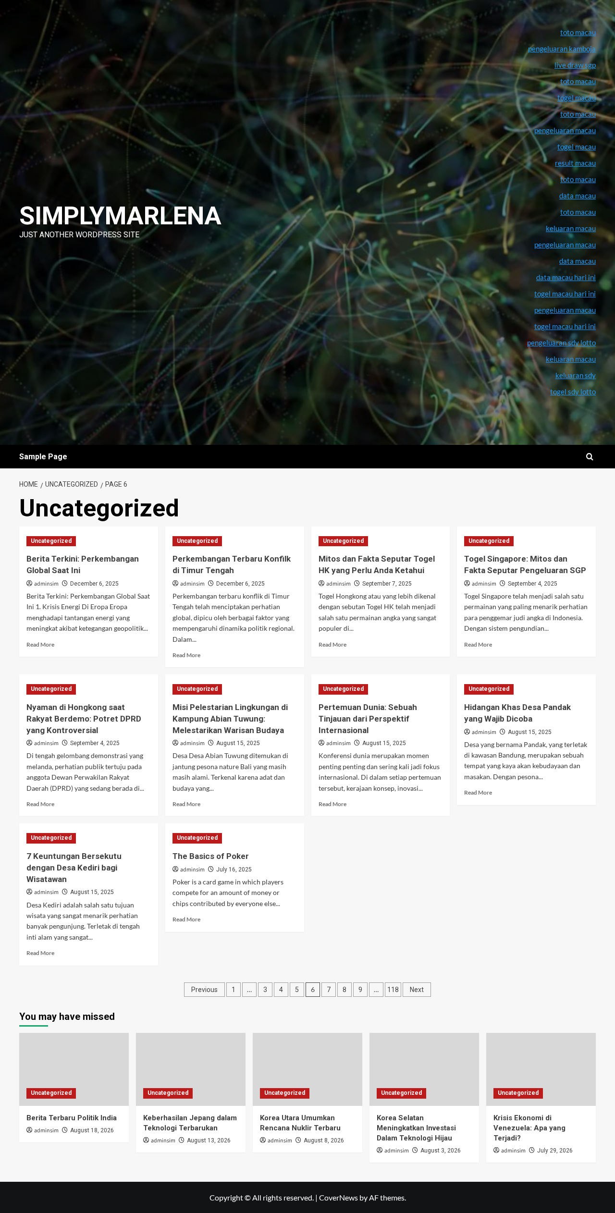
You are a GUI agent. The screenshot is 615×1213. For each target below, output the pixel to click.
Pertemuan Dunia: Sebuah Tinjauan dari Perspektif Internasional (368, 718)
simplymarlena (120, 216)
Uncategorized (51, 541)
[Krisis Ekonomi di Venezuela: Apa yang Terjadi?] (541, 1069)
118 (393, 989)
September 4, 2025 (532, 583)
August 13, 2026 (209, 1140)
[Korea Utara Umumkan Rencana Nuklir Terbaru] (307, 1069)
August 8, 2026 (324, 1140)
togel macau (576, 146)
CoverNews (338, 1197)
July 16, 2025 (234, 869)
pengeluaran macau (565, 244)
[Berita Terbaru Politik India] (74, 1069)
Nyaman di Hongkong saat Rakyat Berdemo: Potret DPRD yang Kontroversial (83, 718)
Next (417, 989)
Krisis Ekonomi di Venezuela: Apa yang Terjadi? (529, 1128)
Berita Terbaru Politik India (71, 1118)
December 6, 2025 (94, 583)
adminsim (46, 584)
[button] (590, 456)
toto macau (578, 212)
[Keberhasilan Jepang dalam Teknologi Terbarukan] (191, 1069)
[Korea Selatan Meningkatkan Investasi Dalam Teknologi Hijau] (424, 1069)
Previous (204, 989)
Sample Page (43, 456)
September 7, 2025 (387, 583)
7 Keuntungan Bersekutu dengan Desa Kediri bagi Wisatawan (74, 867)
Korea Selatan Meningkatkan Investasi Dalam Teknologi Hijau (416, 1128)
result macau (575, 163)
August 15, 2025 (238, 743)
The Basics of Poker (210, 856)
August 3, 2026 (440, 1150)
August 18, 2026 (92, 1130)
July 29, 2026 (555, 1150)
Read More (40, 644)
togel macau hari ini (565, 326)
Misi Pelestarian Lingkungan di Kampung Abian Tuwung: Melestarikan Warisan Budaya (230, 718)
